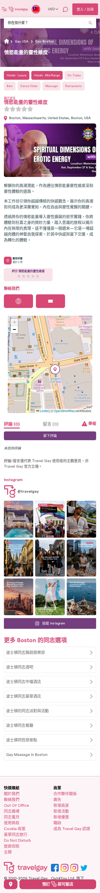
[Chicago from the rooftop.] (81, 558)
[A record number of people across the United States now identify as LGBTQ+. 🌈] (50, 519)
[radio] (7, 109)
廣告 (57, 800)
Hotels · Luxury (16, 75)
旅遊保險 (11, 846)
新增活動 (61, 811)
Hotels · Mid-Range (47, 75)
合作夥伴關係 (65, 794)
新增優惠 (61, 817)
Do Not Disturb (17, 840)
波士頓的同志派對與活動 (27, 711)
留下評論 (50, 436)
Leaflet (44, 411)
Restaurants (73, 86)
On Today (74, 75)
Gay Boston (44, 41)
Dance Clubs (29, 86)
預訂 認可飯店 (57, 884)
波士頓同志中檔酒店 (23, 682)
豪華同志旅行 (15, 835)
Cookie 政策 (14, 829)
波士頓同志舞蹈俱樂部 (25, 653)
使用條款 (11, 823)
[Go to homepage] (18, 9)
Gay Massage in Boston (27, 755)
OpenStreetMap (64, 411)
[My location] (10, 884)
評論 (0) (12, 424)
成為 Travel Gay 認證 (71, 829)
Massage (51, 86)
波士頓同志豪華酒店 (23, 696)
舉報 (92, 424)
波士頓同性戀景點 (21, 740)
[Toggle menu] (4, 9)
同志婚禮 (11, 811)
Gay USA (21, 41)
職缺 (57, 823)
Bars (10, 86)
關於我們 (11, 794)
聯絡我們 (11, 800)
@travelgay (28, 491)
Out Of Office (16, 805)
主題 (8, 852)
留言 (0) (50, 424)
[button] (55, 369)
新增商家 (61, 805)
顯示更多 (10, 98)
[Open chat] (65, 9)
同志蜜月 (11, 817)
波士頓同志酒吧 (19, 667)
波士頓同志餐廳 (19, 725)
